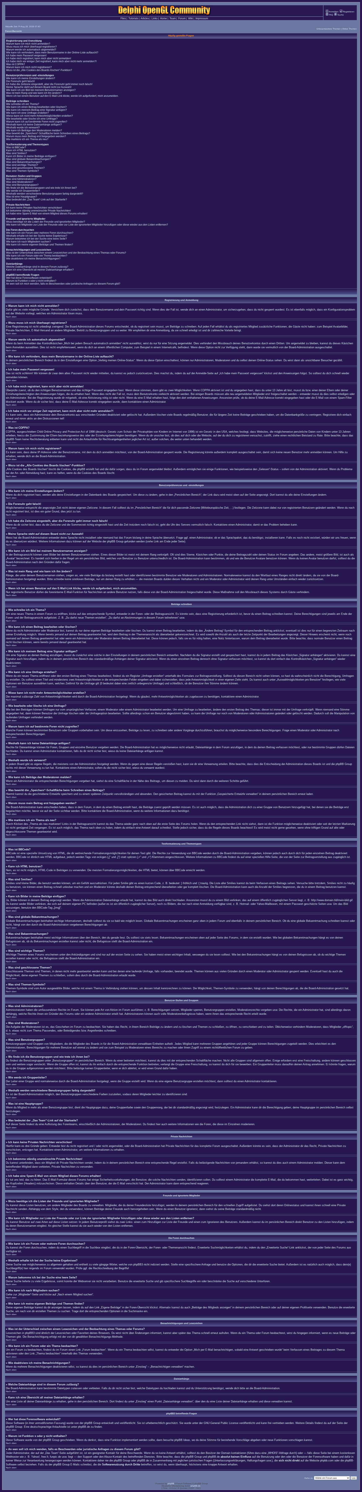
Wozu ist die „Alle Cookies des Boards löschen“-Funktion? (39, 70)
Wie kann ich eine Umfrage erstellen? (27, 112)
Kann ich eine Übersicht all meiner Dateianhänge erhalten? (40, 269)
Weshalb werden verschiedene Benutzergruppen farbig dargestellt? (44, 193)
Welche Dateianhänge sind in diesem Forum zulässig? (37, 266)
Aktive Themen (349, 29)
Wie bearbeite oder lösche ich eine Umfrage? (32, 118)
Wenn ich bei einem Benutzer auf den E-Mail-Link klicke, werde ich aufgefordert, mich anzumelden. (62, 95)
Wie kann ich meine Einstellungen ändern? (30, 78)
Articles (145, 18)
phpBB (171, 1483)
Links (154, 18)
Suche (340, 15)
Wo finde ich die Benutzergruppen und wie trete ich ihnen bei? (41, 187)
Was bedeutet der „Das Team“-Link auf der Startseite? (36, 199)
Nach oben (11, 317)
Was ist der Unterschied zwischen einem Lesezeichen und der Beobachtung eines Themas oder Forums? (66, 252)
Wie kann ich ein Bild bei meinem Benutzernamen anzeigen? (41, 90)
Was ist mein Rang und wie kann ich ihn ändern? (34, 93)
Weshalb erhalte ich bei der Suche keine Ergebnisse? (36, 235)
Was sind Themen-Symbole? (22, 170)
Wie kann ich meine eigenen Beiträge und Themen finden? (39, 244)
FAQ (330, 15)
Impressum (201, 18)
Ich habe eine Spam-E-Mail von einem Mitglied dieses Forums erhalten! (46, 213)
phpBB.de (84, 1426)
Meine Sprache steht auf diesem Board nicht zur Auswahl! (38, 87)
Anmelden (333, 11)
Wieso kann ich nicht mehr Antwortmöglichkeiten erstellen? (39, 115)
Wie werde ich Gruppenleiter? (23, 190)
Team (172, 18)
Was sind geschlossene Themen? (25, 167)
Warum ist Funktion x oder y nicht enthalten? (31, 280)
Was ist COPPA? (15, 64)
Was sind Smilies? (16, 153)
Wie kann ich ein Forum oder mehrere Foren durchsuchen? (39, 232)
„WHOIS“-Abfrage (277, 1453)
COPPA (205, 390)
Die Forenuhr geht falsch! (20, 81)
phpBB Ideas (182, 1440)
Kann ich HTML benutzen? (21, 150)
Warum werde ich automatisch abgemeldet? (31, 49)
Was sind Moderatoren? (19, 182)
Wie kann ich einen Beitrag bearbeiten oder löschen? (36, 107)
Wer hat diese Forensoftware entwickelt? (29, 277)
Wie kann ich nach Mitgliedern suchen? (28, 241)
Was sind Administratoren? (21, 179)
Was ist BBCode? (16, 147)
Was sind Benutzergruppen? (22, 184)
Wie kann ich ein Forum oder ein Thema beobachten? (36, 255)
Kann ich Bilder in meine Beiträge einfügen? (31, 156)
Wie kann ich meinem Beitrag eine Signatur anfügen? (36, 109)
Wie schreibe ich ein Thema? (22, 104)
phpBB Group (92, 1423)
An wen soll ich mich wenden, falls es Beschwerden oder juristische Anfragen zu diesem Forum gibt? (63, 283)
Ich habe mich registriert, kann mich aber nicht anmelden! (38, 58)
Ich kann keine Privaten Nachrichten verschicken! (34, 207)
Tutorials (133, 18)
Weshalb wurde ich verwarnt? (23, 127)
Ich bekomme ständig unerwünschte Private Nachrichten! (38, 210)
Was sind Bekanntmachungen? (24, 162)
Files (123, 18)
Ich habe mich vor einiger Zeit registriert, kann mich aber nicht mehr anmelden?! (51, 61)
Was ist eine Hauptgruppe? (21, 196)
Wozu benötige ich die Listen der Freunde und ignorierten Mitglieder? (45, 221)
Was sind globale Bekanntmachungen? (28, 159)
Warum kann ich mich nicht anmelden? (28, 43)
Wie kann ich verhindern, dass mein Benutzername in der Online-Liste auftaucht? (52, 52)
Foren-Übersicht (13, 31)
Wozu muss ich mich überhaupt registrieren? (31, 46)
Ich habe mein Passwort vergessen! (26, 55)
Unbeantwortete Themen (329, 29)
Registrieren (348, 11)
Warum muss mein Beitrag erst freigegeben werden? (36, 136)
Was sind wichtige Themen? (22, 165)
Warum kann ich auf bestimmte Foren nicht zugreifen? (36, 121)
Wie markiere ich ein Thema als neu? (27, 139)
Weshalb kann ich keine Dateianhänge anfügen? (34, 124)
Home (163, 18)
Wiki (190, 18)
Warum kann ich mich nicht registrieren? (29, 67)
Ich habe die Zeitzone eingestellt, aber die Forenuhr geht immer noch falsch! (49, 84)
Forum (182, 18)
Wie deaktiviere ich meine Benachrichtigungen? (33, 258)
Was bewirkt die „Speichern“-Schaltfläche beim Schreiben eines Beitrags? (48, 133)
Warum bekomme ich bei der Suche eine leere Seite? (36, 238)
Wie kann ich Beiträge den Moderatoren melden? (34, 130)
